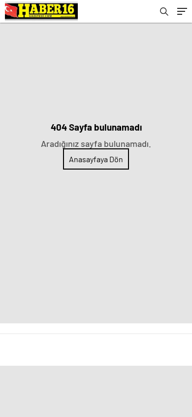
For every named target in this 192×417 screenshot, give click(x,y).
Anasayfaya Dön (96, 159)
